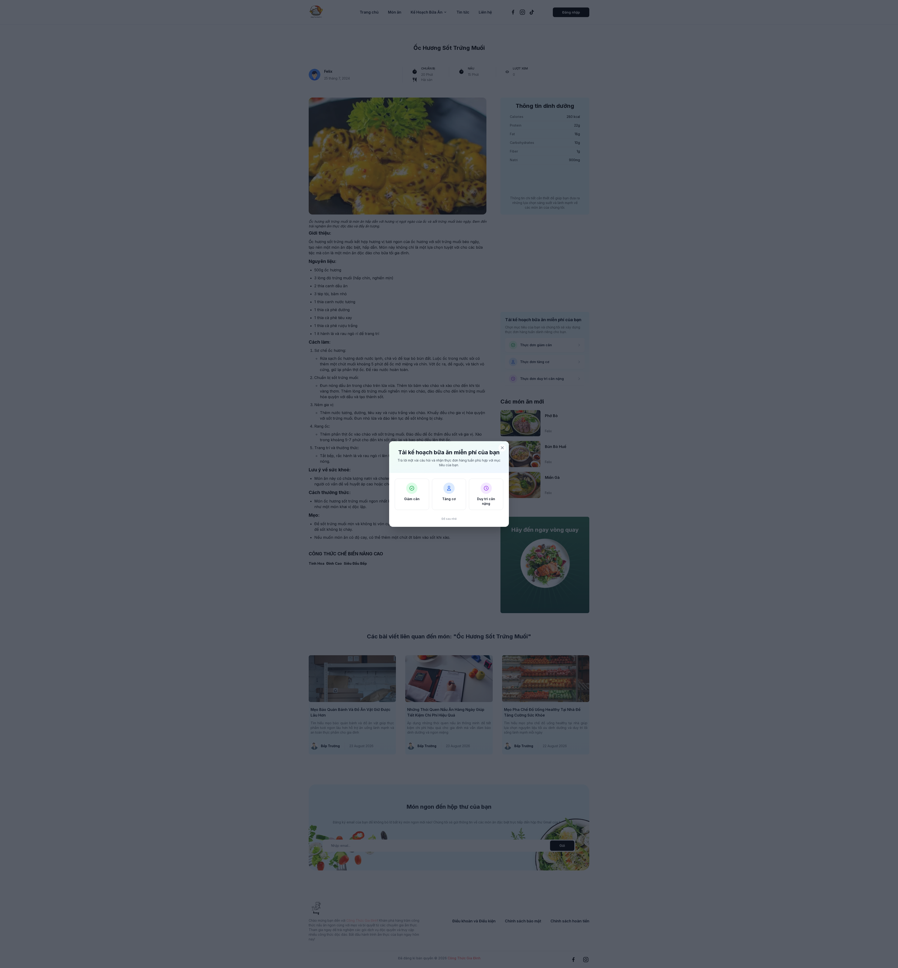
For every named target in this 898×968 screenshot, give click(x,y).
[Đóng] (502, 447)
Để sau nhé (449, 518)
